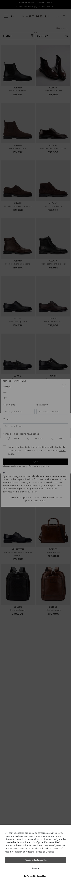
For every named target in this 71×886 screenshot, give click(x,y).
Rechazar (35, 868)
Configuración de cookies (35, 876)
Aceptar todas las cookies (36, 860)
